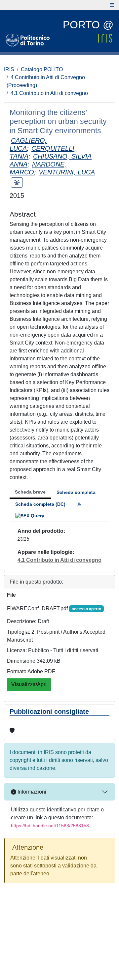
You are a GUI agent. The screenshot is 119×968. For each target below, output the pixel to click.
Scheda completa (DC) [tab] (40, 504)
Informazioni (31, 792)
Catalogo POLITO (42, 69)
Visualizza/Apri (29, 684)
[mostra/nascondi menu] (112, 5)
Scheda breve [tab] (30, 492)
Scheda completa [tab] (76, 492)
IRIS (9, 69)
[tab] (79, 504)
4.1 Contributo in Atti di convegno (49, 93)
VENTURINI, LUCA (67, 172)
